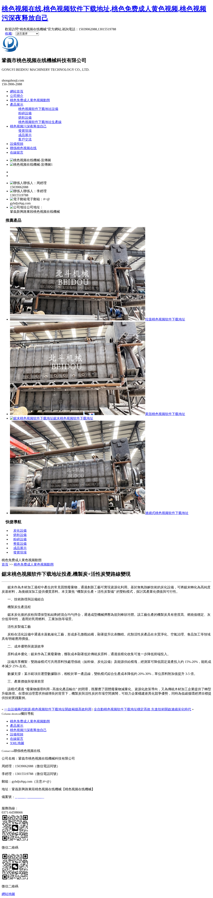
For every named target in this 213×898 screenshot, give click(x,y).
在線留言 (16, 152)
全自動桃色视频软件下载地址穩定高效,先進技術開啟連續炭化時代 (142, 709)
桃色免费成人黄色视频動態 (30, 100)
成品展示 (25, 135)
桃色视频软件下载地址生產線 (40, 122)
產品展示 (16, 104)
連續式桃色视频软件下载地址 (166, 513)
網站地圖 (8, 894)
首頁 (5, 564)
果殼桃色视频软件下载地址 (165, 414)
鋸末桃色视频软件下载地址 (73, 418)
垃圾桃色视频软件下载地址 (165, 319)
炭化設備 (20, 530)
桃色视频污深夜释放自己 (28, 126)
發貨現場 (25, 130)
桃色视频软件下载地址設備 (38, 109)
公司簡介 (16, 96)
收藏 (8, 33)
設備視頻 (16, 143)
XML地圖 (17, 743)
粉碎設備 (25, 113)
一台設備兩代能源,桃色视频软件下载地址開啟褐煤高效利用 (48, 709)
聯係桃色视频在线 (23, 148)
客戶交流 (25, 139)
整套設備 (20, 543)
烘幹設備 (25, 117)
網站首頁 (16, 91)
